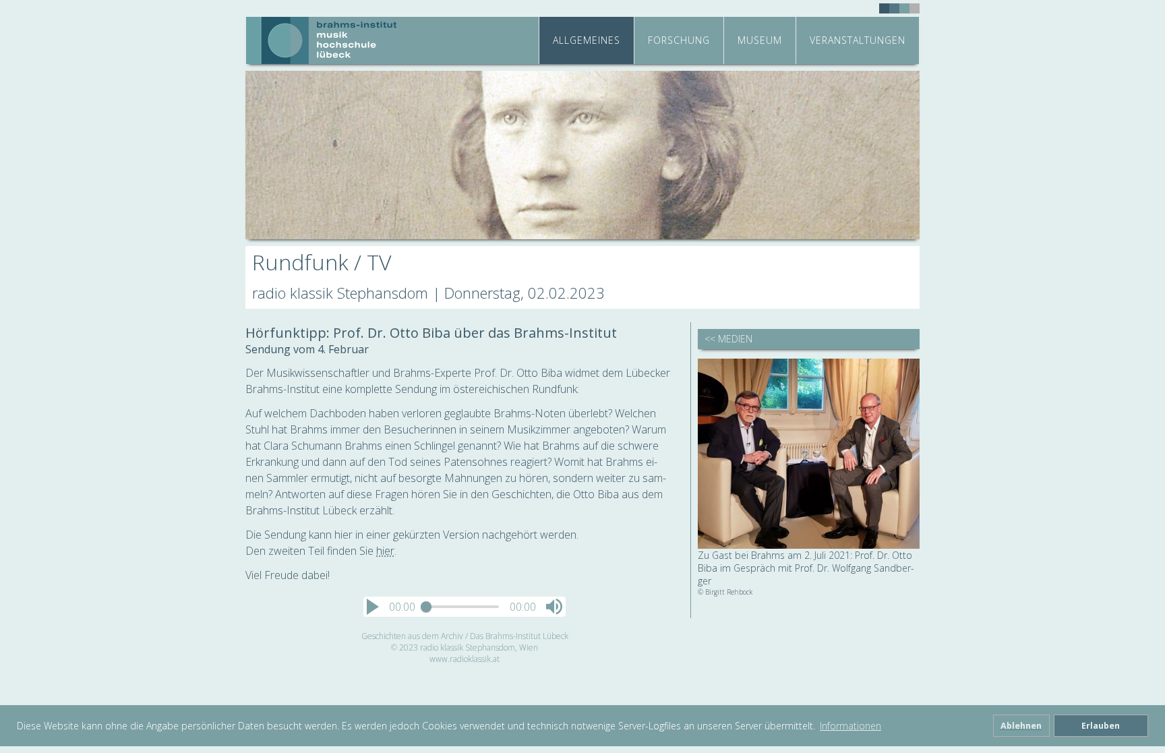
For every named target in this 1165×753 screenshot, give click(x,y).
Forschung (679, 40)
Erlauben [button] (1100, 725)
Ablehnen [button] (1021, 725)
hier (385, 550)
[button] (373, 607)
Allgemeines (586, 40)
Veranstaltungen (857, 40)
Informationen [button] (850, 725)
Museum (760, 40)
